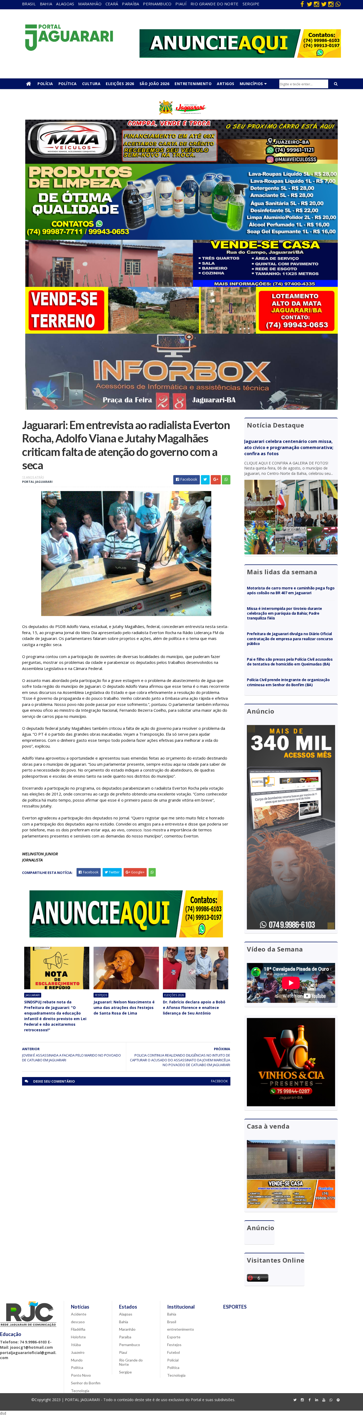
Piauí (181, 3)
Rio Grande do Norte (215, 3)
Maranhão (89, 3)
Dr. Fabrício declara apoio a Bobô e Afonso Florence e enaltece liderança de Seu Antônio (194, 1007)
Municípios (251, 83)
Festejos (101, 995)
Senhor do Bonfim (85, 1383)
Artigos (225, 83)
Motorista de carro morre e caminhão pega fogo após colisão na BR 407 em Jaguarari (291, 590)
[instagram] (316, 4)
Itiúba (76, 1344)
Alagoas (65, 3)
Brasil (29, 3)
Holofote (78, 1337)
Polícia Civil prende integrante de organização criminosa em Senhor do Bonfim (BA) (288, 682)
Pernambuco (157, 3)
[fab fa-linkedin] (316, 1400)
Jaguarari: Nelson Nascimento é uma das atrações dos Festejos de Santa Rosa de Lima (124, 1007)
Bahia (46, 3)
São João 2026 (155, 83)
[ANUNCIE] (240, 56)
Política (67, 83)
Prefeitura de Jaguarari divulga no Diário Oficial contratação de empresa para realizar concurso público (290, 638)
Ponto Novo (81, 1375)
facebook (219, 1081)
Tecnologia (80, 1390)
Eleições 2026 (120, 83)
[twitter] (309, 4)
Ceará (111, 3)
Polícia (45, 83)
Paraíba (130, 3)
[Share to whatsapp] (226, 479)
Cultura (91, 83)
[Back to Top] (338, 1400)
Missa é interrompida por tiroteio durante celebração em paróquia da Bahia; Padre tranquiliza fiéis (284, 613)
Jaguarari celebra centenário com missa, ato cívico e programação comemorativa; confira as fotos (288, 447)
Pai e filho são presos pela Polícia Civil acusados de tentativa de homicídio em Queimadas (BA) (290, 662)
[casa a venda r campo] (181, 285)
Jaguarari (33, 995)
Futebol (173, 1352)
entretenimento (180, 1329)
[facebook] (302, 4)
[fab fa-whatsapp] (338, 4)
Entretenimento (193, 83)
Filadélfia (78, 1329)
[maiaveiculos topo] (181, 162)
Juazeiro (78, 1352)
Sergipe (251, 3)
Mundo (77, 1360)
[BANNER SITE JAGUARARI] (181, 118)
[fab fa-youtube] (324, 1400)
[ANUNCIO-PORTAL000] (126, 936)
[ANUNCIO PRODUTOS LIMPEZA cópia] (181, 238)
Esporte (173, 1337)
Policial (173, 1360)
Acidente (78, 1314)
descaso (78, 1321)
